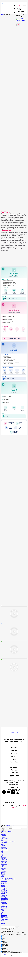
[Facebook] (4, 792)
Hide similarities (6, 930)
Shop (2, 909)
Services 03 (4, 906)
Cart (2, 854)
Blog (2, 840)
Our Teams (4, 883)
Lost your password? (6, 831)
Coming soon (4, 859)
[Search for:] (8, 927)
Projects (3, 837)
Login (2, 830)
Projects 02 (4, 892)
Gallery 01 (3, 868)
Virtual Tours (4, 838)
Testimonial (4, 915)
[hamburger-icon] (24, 5)
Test (2, 912)
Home (2, 14)
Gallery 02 (3, 871)
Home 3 (3, 874)
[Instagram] (18, 792)
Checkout (3, 857)
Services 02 (4, 903)
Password (4, 828)
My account (4, 881)
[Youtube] (8, 792)
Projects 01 (4, 889)
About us (18, 6)
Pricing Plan (4, 886)
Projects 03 (4, 895)
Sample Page (4, 898)
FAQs (2, 865)
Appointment (4, 848)
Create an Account (10, 825)
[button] (14, 614)
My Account (4, 882)
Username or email (6, 827)
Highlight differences (7, 931)
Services (3, 835)
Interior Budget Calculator (20, 14)
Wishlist (3, 920)
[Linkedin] (13, 792)
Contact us (20, 17)
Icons (2, 875)
